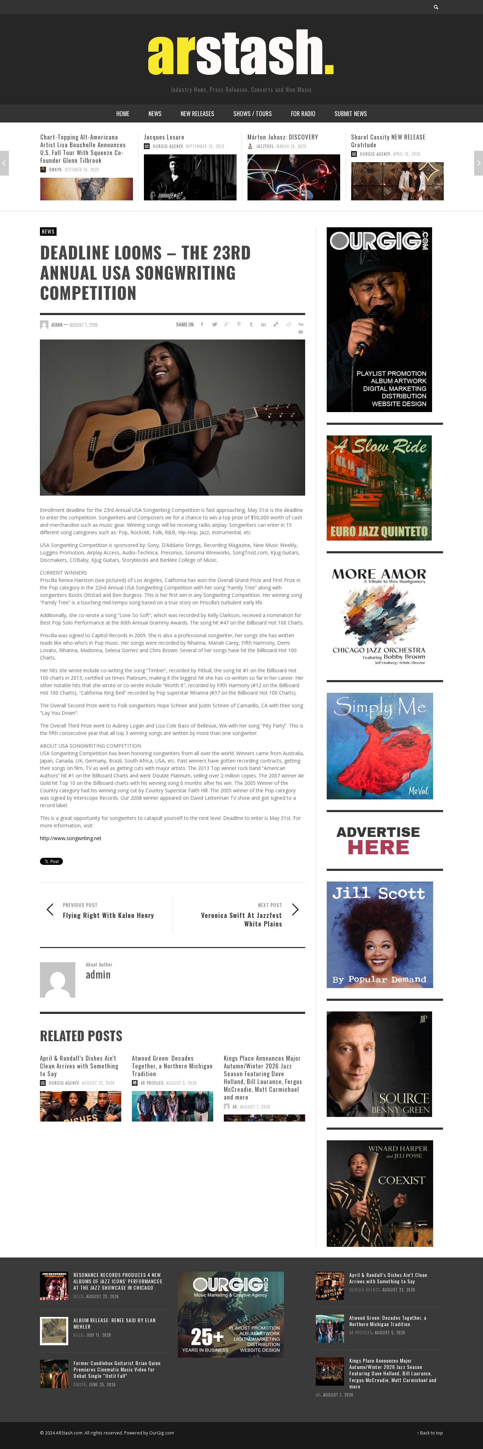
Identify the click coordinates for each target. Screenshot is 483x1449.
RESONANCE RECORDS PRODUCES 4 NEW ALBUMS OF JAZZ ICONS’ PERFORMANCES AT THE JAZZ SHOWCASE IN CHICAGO (118, 1281)
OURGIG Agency (64, 146)
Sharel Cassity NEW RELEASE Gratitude (285, 140)
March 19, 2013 (389, 154)
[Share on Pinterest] (239, 324)
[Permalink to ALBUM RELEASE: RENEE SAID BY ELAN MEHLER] (54, 1330)
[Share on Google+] (227, 324)
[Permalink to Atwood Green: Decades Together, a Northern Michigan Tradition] (172, 1106)
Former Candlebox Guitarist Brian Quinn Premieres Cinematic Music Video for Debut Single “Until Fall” (117, 1369)
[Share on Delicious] (276, 324)
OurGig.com (161, 1433)
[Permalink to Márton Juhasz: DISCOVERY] (190, 177)
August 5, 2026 (181, 1083)
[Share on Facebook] (202, 324)
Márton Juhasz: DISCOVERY (179, 136)
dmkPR (80, 1384)
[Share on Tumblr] (251, 324)
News (48, 231)
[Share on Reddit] (288, 324)
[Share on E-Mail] (300, 332)
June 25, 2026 (102, 1384)
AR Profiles (152, 1083)
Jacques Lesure (60, 136)
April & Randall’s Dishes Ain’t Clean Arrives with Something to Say (79, 1066)
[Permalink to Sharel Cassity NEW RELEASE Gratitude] (294, 181)
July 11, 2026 (98, 1335)
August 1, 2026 (255, 1106)
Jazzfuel (161, 146)
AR (235, 1106)
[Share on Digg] (300, 324)
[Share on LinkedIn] (263, 324)
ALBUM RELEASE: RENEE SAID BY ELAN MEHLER (115, 1323)
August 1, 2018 (84, 324)
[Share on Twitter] (214, 324)
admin (366, 154)
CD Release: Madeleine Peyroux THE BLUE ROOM (392, 140)
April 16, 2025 (303, 154)
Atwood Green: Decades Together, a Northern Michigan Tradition (172, 1066)
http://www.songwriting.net (70, 838)
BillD (78, 1296)
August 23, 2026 (98, 1083)
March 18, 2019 (188, 146)
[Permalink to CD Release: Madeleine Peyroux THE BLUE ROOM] (397, 181)
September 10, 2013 (101, 146)
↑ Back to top (430, 1433)
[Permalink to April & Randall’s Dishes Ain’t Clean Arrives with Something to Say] (80, 1106)
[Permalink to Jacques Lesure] (86, 177)
